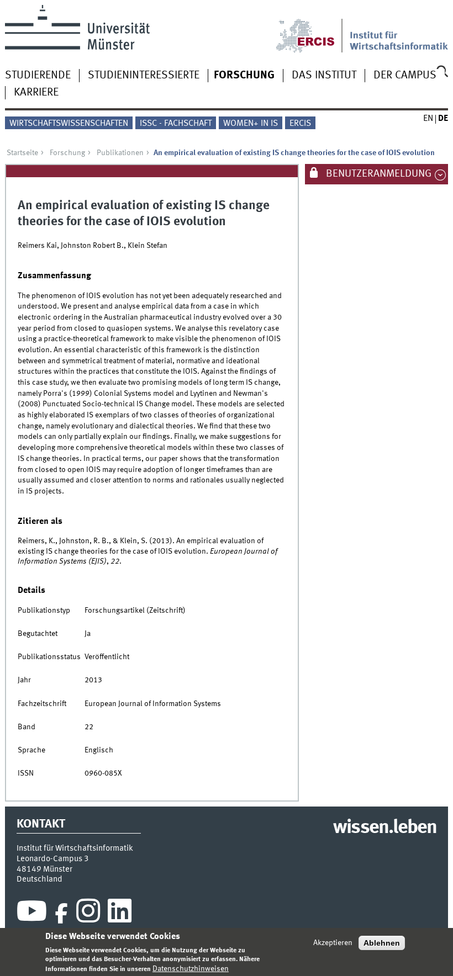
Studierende (38, 75)
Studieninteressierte (143, 75)
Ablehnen (382, 942)
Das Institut (324, 75)
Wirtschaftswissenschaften (68, 123)
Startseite (22, 153)
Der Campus (404, 75)
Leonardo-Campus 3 (53, 859)
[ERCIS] (312, 28)
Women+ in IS (250, 123)
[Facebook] (61, 913)
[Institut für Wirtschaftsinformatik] (399, 28)
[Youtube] (32, 913)
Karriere (36, 92)
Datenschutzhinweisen (190, 969)
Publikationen (120, 153)
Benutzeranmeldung (377, 174)
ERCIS (300, 123)
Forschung (244, 75)
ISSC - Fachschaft (176, 123)
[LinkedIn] (119, 913)
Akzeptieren (332, 943)
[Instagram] (88, 913)
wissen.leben (384, 828)
